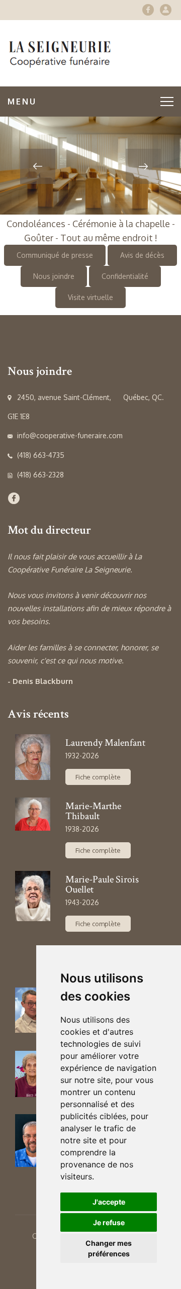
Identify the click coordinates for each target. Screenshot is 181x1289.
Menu (22, 101)
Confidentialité (125, 276)
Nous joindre (53, 276)
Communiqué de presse (55, 255)
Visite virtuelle (90, 297)
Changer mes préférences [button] (108, 1248)
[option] (90, 166)
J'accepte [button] (109, 1202)
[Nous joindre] (165, 10)
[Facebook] (148, 10)
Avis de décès (142, 255)
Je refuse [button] (109, 1222)
